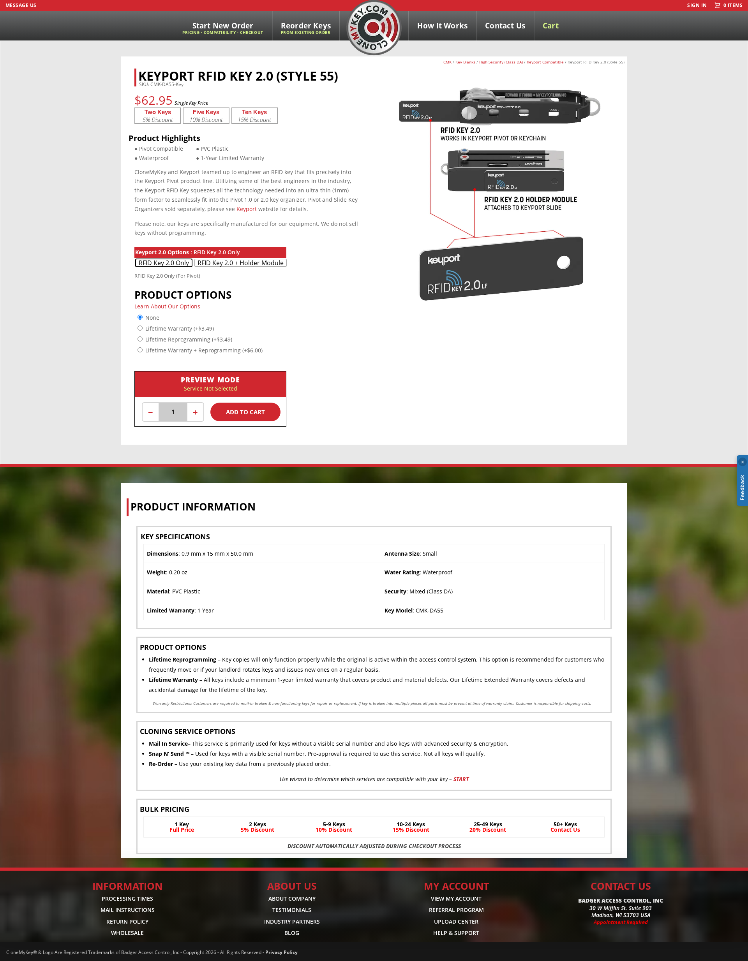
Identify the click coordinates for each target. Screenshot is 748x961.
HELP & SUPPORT (456, 932)
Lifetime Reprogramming (188, 339)
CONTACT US (621, 885)
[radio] (164, 262)
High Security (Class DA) (501, 62)
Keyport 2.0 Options (162, 252)
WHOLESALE (127, 932)
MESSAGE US (21, 5)
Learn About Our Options (167, 306)
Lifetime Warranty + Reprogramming (204, 350)
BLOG (291, 932)
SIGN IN (697, 5)
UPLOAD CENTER (456, 921)
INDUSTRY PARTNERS (292, 921)
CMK (447, 62)
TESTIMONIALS (291, 909)
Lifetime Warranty (179, 328)
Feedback (742, 487)
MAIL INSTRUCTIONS (128, 909)
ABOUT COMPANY (292, 898)
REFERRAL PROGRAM (456, 909)
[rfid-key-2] (500, 320)
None (152, 317)
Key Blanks (465, 62)
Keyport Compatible (545, 62)
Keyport (246, 209)
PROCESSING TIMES (127, 898)
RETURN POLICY (127, 921)
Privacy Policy (281, 952)
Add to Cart (245, 412)
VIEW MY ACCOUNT (456, 898)
